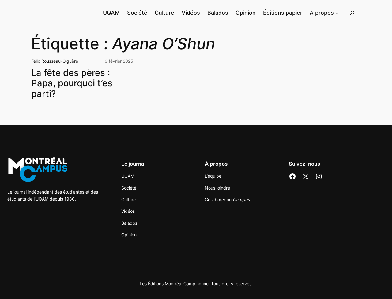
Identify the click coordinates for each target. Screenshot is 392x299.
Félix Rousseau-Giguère (54, 61)
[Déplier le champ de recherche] (352, 12)
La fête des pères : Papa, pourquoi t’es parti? (71, 83)
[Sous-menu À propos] (337, 12)
